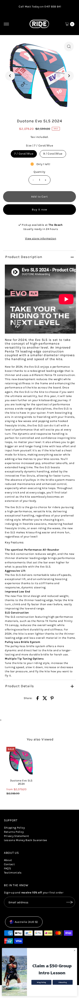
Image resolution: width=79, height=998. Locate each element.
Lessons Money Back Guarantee (25, 840)
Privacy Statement (16, 836)
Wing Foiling (41, 982)
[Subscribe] (69, 902)
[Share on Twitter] (44, 698)
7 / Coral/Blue (23, 153)
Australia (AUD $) (26, 921)
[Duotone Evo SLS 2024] (21, 762)
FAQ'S (7, 868)
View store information (40, 238)
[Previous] (10, 76)
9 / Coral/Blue (52, 153)
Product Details (19, 686)
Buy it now (39, 209)
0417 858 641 (52, 6)
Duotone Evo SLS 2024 (21, 782)
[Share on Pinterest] (52, 698)
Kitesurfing (62, 982)
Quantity (39, 171)
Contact (9, 864)
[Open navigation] (6, 24)
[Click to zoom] (69, 46)
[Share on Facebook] (37, 698)
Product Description (23, 257)
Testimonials (13, 872)
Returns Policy (14, 831)
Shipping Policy (14, 827)
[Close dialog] (74, 950)
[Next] (69, 76)
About (8, 860)
